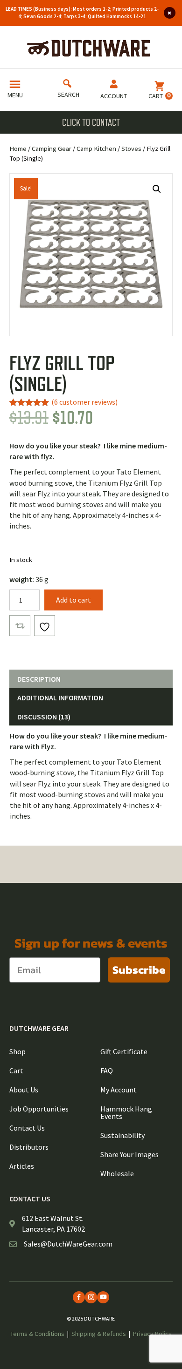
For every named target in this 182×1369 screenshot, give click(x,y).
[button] (156, 189)
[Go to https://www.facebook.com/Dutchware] (79, 1297)
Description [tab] (39, 679)
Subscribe (138, 970)
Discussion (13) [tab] (43, 716)
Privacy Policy (152, 1333)
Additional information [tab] (60, 697)
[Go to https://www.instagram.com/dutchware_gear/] (91, 1297)
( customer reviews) (84, 402)
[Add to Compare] (19, 625)
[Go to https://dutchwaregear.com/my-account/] (113, 91)
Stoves (131, 148)
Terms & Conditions (37, 1333)
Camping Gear (51, 148)
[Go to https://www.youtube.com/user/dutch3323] (103, 1297)
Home (18, 148)
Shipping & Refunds (98, 1333)
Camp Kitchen (96, 148)
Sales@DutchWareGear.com (68, 1243)
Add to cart (73, 599)
